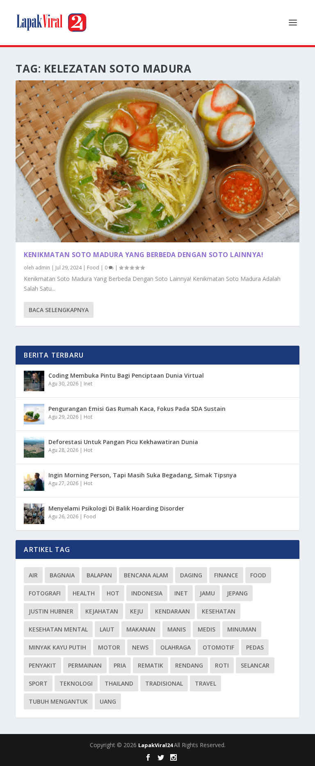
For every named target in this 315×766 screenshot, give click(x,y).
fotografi (45, 593)
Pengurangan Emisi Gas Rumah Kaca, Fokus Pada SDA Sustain (137, 409)
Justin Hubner (51, 611)
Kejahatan (101, 611)
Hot (88, 416)
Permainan (85, 665)
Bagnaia (62, 575)
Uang (108, 701)
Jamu (207, 593)
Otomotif (218, 647)
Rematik (150, 665)
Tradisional (164, 683)
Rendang (189, 665)
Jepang (237, 593)
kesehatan (218, 611)
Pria (120, 665)
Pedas (255, 647)
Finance (226, 575)
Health (84, 593)
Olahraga (175, 647)
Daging (191, 575)
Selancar (255, 665)
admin (42, 267)
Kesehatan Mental (58, 629)
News (140, 647)
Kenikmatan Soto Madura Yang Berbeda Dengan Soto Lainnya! (143, 254)
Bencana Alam (146, 575)
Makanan (140, 629)
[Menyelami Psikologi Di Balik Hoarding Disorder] (34, 514)
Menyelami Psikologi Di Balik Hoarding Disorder (116, 508)
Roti (222, 665)
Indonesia (146, 593)
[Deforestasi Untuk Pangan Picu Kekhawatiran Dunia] (34, 447)
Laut (107, 629)
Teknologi (76, 683)
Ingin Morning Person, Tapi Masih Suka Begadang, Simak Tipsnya (142, 475)
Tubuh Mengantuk (58, 701)
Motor (109, 647)
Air (33, 575)
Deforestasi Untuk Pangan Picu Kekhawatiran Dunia (123, 442)
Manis (176, 629)
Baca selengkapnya (59, 310)
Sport (38, 683)
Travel (205, 683)
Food (93, 267)
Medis (206, 629)
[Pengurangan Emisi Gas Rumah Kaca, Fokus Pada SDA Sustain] (34, 414)
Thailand (119, 683)
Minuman (241, 629)
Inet (88, 383)
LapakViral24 (156, 745)
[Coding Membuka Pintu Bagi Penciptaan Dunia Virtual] (34, 381)
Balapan (99, 575)
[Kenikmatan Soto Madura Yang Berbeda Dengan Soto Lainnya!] (157, 161)
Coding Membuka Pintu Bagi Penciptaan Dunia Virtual (126, 375)
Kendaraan (172, 611)
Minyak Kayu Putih (57, 647)
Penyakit (42, 665)
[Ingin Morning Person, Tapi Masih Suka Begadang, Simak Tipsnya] (34, 480)
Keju (136, 611)
